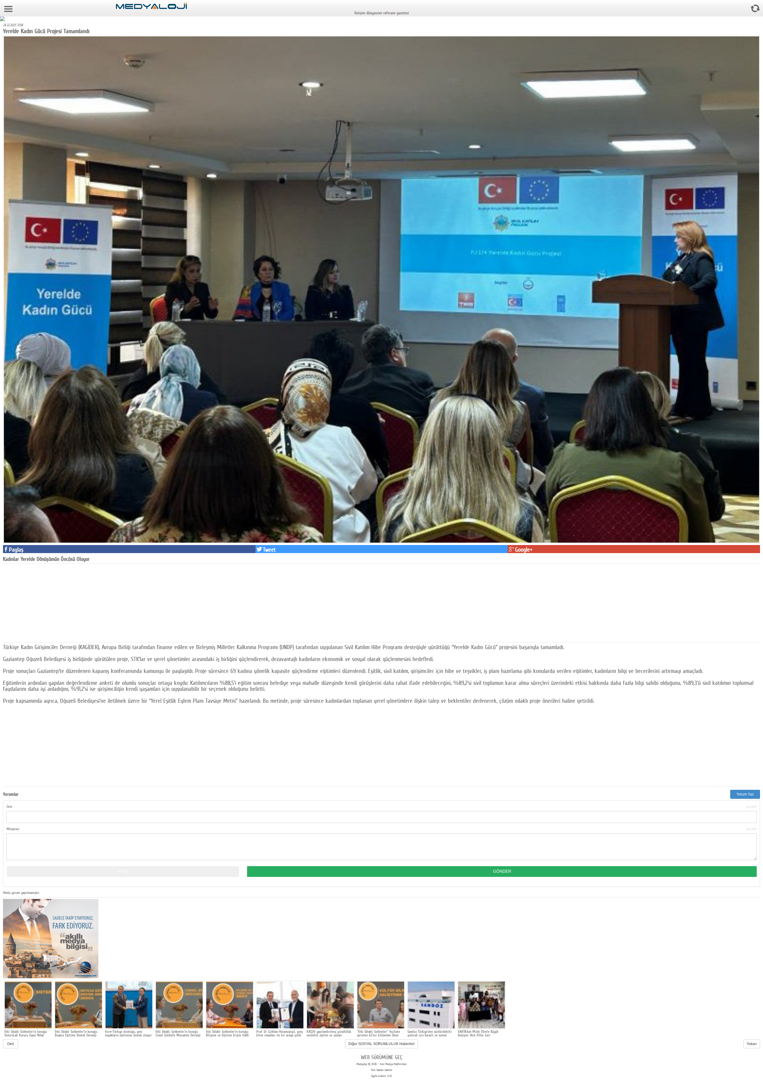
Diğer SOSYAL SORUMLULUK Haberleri (381, 1044)
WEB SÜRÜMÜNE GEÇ (381, 1057)
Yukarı (752, 1044)
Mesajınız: (381, 829)
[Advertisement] (47, 602)
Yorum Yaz (745, 794)
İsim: (381, 806)
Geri (10, 1044)
